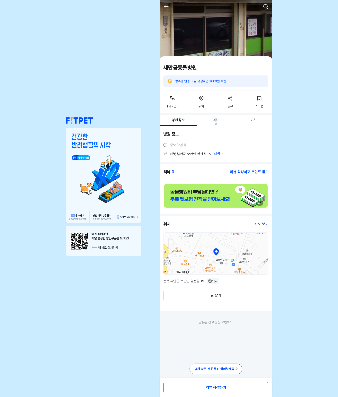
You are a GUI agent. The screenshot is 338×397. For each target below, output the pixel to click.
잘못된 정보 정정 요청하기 (216, 322)
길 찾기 (215, 295)
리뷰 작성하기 (216, 387)
